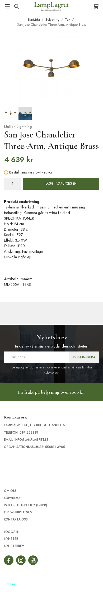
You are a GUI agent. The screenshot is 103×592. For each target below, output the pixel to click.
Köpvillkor (13, 498)
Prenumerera (84, 357)
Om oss (10, 490)
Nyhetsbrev (14, 546)
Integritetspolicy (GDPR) (25, 505)
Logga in (12, 531)
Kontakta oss (16, 519)
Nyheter (11, 538)
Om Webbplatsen (18, 512)
